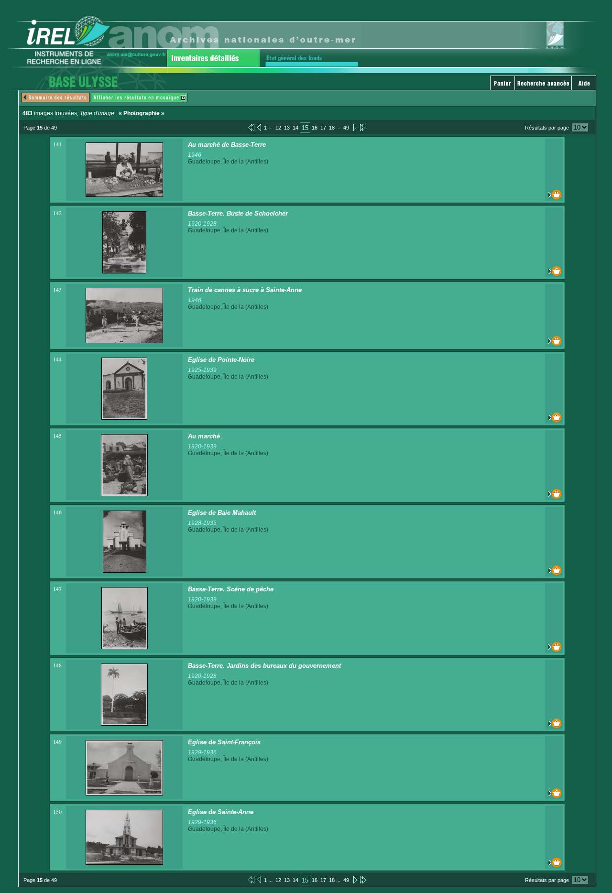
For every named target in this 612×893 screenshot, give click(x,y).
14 (295, 128)
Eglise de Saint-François (224, 742)
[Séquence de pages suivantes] (363, 127)
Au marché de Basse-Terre (227, 144)
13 (287, 128)
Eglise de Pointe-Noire (221, 359)
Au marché (204, 436)
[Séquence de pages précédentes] (251, 127)
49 (346, 128)
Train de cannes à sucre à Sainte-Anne (245, 290)
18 (332, 128)
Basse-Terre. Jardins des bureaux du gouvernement (264, 665)
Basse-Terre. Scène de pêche (230, 589)
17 (323, 128)
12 (278, 128)
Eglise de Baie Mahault (222, 512)
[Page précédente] (259, 127)
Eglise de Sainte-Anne (220, 812)
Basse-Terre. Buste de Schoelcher (238, 213)
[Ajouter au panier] (553, 194)
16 (314, 128)
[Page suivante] (354, 127)
